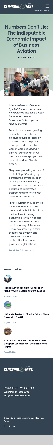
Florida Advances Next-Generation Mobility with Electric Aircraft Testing (24, 289)
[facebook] (5, 426)
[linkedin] (14, 426)
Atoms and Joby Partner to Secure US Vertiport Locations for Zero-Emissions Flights (25, 343)
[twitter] (9, 426)
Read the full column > (21, 250)
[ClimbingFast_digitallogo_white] (18, 3)
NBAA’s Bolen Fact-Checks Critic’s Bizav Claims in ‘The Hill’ (26, 316)
